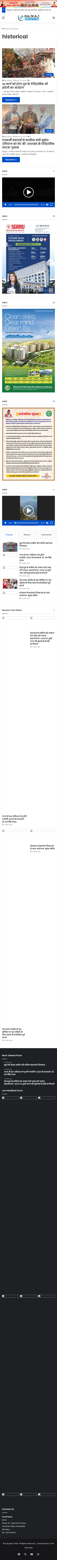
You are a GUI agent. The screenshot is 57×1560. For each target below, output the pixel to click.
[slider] (26, 204)
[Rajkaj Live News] (28, 18)
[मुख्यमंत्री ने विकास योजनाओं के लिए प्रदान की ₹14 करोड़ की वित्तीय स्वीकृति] (46, 1299)
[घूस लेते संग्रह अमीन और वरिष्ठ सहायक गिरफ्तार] (10, 547)
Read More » (11, 100)
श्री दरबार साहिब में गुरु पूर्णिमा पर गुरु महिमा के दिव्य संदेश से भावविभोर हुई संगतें (35, 583)
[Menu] (3, 19)
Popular (9, 534)
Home (6, 29)
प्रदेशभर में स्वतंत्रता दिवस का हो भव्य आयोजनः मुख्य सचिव (34, 594)
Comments (46, 534)
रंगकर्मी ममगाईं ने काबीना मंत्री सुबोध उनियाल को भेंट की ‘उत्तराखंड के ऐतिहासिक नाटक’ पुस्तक (28, 143)
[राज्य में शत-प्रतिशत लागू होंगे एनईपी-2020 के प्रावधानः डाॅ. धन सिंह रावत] (10, 558)
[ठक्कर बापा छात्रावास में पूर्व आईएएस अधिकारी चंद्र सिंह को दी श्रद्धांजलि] (10, 1498)
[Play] (5, 204)
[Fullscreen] (51, 204)
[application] (28, 192)
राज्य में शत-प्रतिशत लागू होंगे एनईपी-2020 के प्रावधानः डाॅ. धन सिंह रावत (35, 558)
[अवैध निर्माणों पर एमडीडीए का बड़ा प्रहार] (28, 1498)
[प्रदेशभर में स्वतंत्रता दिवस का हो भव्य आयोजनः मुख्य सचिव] (10, 596)
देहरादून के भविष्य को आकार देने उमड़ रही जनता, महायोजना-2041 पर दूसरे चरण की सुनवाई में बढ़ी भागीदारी (35, 570)
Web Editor (8, 80)
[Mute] (47, 204)
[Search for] (53, 19)
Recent (27, 534)
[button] (28, 192)
